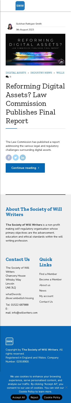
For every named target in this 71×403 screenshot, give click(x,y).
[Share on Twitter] (16, 158)
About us (44, 285)
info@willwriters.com (24, 313)
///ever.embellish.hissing (20, 298)
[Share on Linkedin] (23, 158)
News (42, 290)
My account (46, 296)
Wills (60, 72)
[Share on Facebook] (9, 158)
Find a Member (48, 274)
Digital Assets (16, 72)
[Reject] (66, 387)
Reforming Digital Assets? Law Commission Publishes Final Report (35, 103)
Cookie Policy (52, 397)
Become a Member (50, 279)
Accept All (18, 397)
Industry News (41, 72)
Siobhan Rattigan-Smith (29, 23)
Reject (34, 397)
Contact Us (46, 302)
